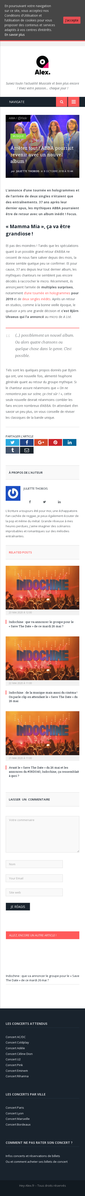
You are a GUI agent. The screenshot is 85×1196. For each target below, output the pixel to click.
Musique (18, 136)
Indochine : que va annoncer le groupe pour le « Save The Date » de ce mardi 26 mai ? (41, 624)
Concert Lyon (15, 1113)
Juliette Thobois (27, 171)
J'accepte (71, 20)
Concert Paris (15, 1108)
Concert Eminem (17, 1071)
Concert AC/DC (16, 1037)
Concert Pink (14, 1065)
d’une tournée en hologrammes (47, 293)
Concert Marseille (18, 1119)
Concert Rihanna (17, 1076)
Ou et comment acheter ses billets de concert (37, 1162)
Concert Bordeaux (18, 1124)
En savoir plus (15, 34)
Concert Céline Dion (19, 1054)
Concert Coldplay (17, 1042)
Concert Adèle (15, 1048)
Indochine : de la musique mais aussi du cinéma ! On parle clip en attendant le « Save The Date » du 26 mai (43, 696)
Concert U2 (13, 1059)
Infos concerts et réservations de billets (33, 1156)
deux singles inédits (36, 299)
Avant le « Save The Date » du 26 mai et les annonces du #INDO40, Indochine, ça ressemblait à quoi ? (44, 771)
